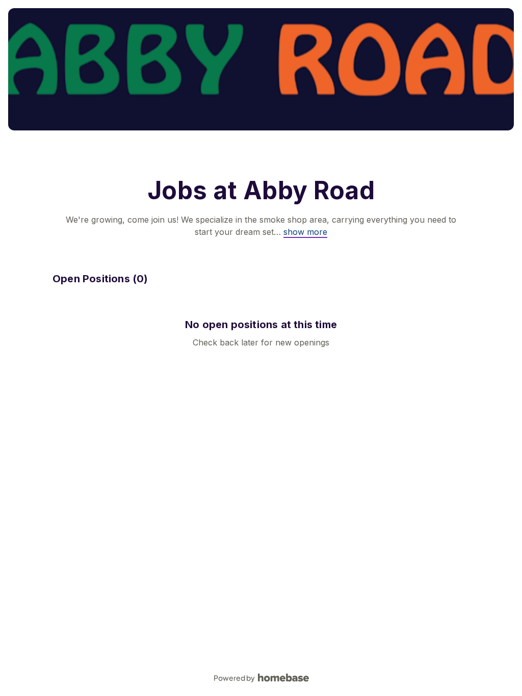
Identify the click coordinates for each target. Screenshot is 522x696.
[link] (305, 232)
